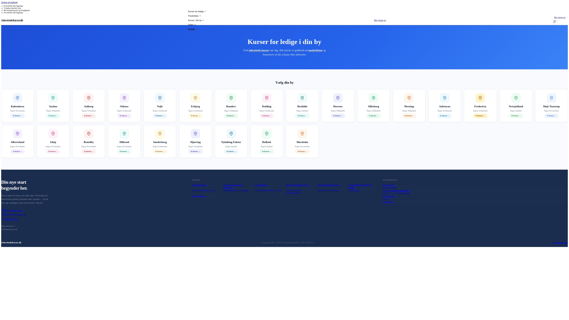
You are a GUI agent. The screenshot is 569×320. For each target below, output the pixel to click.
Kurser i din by (195, 20)
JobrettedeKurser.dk (12, 20)
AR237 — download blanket (397, 193)
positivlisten (315, 50)
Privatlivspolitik (560, 242)
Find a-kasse (389, 196)
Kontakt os (389, 201)
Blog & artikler (391, 187)
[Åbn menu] (555, 22)
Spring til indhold (9, 2)
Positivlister (193, 16)
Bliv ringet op (380, 20)
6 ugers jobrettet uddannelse (397, 190)
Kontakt (191, 29)
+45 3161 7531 (10, 219)
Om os (387, 199)
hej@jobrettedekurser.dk (14, 214)
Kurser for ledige (196, 11)
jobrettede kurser (259, 50)
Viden (191, 25)
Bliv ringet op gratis (12, 210)
